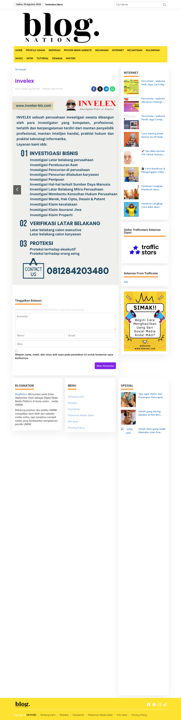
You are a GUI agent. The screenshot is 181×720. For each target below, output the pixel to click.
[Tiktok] (165, 704)
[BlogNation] (58, 27)
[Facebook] (148, 704)
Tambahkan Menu (54, 4)
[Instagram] (159, 704)
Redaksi (72, 402)
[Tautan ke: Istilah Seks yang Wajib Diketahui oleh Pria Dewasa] (128, 559)
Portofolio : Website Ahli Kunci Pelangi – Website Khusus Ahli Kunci (153, 100)
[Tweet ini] (100, 89)
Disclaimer (74, 409)
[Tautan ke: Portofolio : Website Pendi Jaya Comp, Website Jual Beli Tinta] (131, 121)
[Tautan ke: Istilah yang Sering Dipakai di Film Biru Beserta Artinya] (128, 417)
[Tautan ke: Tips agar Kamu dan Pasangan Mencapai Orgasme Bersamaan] (128, 399)
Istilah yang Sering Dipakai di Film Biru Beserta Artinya (149, 413)
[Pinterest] (154, 704)
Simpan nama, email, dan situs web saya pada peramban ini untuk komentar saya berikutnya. (64, 356)
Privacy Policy (76, 427)
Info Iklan (73, 421)
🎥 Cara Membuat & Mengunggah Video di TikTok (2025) (153, 170)
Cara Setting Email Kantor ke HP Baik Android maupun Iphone (152, 135)
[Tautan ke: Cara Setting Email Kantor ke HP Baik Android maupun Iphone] (131, 139)
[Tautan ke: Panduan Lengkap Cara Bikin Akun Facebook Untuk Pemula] (131, 209)
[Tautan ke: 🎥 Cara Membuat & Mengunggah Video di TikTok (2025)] (131, 174)
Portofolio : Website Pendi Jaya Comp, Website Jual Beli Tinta (153, 118)
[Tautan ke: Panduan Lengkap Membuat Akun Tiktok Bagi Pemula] (131, 191)
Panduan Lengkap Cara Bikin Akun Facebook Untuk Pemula (152, 205)
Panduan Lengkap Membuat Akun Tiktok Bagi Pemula (152, 188)
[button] (164, 4)
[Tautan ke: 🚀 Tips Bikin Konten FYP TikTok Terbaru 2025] (131, 156)
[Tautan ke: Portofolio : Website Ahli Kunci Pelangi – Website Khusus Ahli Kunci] (131, 104)
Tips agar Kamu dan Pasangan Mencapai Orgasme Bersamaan (151, 395)
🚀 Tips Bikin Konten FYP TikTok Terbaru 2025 (153, 153)
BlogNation (21, 394)
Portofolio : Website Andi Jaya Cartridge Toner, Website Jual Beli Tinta (153, 83)
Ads (126, 282)
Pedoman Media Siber (81, 415)
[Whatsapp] (112, 89)
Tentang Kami (76, 396)
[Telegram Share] (106, 89)
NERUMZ (31, 714)
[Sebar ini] (94, 89)
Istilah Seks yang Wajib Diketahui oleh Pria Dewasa (152, 430)
